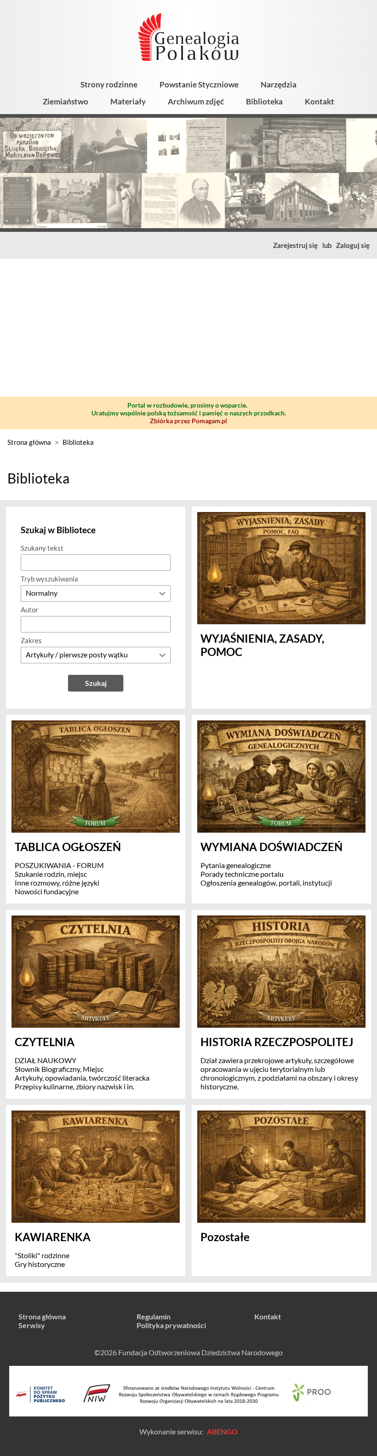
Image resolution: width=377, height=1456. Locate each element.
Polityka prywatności (171, 1325)
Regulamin (154, 1316)
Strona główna (29, 442)
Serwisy (31, 1325)
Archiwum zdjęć (196, 101)
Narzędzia (279, 84)
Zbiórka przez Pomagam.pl (188, 421)
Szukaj (96, 683)
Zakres (31, 640)
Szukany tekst (42, 548)
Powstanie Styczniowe (199, 84)
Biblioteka (264, 101)
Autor (29, 609)
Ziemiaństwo (65, 101)
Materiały (128, 101)
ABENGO (222, 1431)
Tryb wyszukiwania (49, 579)
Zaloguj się (353, 245)
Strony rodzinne (108, 84)
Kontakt (319, 101)
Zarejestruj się (295, 245)
